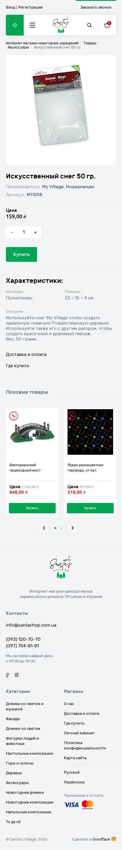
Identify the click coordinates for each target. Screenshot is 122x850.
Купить (21, 254)
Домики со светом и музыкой (25, 706)
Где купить (17, 365)
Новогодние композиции (29, 802)
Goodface (101, 839)
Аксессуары (17, 782)
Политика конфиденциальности (85, 746)
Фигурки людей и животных (22, 741)
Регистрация (30, 7)
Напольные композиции (28, 812)
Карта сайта (75, 758)
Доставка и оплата (26, 354)
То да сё (13, 822)
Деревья (14, 773)
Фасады (13, 719)
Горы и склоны (19, 763)
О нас (69, 703)
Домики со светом (23, 728)
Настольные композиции (29, 753)
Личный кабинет (79, 733)
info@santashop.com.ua (31, 625)
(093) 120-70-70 (23, 639)
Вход (10, 7)
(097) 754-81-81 (22, 646)
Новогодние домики (25, 792)
